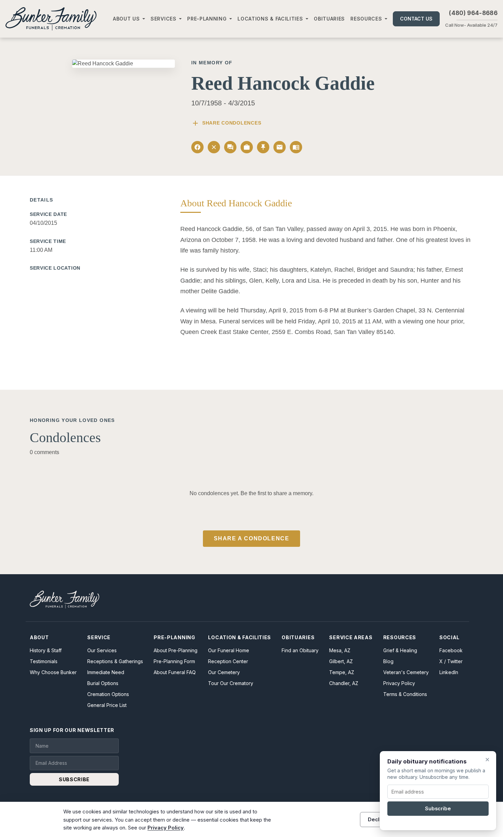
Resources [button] (366, 19)
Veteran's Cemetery (406, 672)
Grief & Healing (400, 650)
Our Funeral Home (228, 650)
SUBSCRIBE (74, 779)
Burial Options (102, 683)
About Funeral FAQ (175, 672)
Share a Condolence (251, 538)
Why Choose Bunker (53, 672)
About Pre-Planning (175, 650)
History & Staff (46, 650)
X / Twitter (451, 661)
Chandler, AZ (343, 683)
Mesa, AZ (339, 650)
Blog (388, 661)
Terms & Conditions (405, 694)
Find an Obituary (300, 650)
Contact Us (416, 19)
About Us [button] (126, 19)
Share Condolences (226, 123)
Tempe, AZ (341, 672)
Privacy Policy (399, 683)
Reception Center (228, 661)
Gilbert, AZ (341, 661)
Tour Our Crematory (230, 683)
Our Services (102, 650)
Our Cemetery (224, 672)
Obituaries (329, 19)
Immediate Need (105, 672)
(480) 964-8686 (473, 13)
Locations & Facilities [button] (270, 19)
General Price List (107, 705)
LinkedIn (448, 672)
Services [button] (164, 19)
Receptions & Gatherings (115, 661)
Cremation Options (108, 694)
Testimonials (43, 661)
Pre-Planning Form (174, 661)
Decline (377, 819)
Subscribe (438, 809)
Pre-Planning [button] (207, 19)
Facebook (451, 650)
